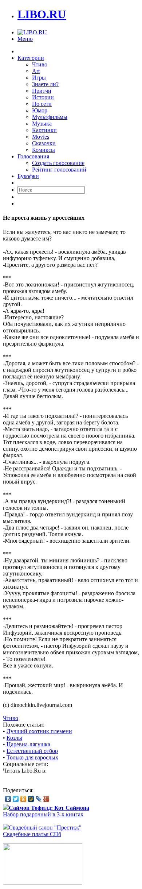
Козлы (14, 738)
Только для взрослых (32, 757)
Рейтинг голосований (59, 169)
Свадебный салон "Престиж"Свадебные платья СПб (42, 830)
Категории (30, 58)
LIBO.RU (41, 14)
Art (36, 71)
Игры (39, 77)
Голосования (33, 156)
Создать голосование (58, 163)
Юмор (39, 110)
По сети (42, 104)
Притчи (41, 91)
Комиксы (43, 150)
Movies (40, 137)
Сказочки (44, 143)
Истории (43, 97)
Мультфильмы (49, 117)
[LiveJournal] (39, 799)
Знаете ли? (45, 84)
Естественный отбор (32, 751)
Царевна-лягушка (28, 744)
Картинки (44, 130)
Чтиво (39, 64)
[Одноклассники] (23, 799)
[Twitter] (16, 799)
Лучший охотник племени (39, 731)
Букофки (28, 176)
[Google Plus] (46, 799)
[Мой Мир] (31, 799)
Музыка (42, 123)
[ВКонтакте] (8, 799)
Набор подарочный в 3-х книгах (46, 811)
